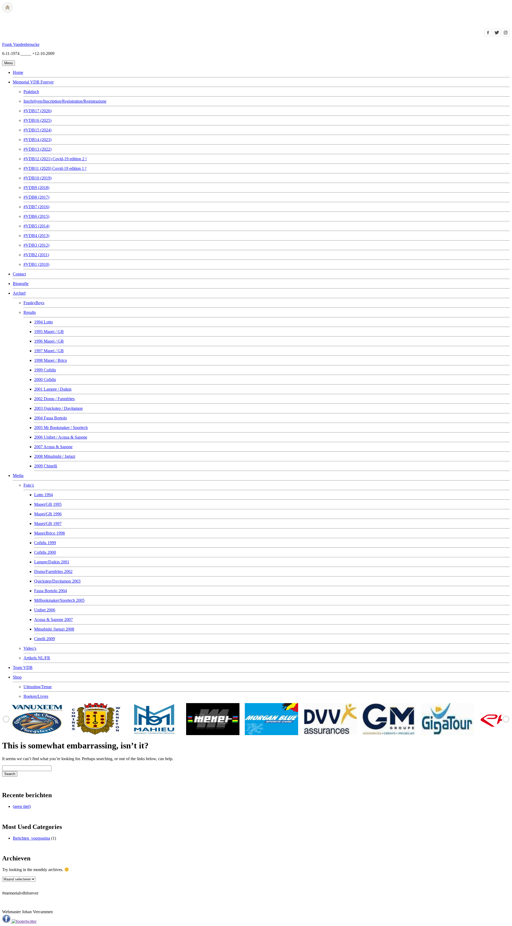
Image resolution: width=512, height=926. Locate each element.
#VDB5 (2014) (36, 226)
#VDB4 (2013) (36, 235)
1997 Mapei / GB (49, 350)
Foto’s (28, 485)
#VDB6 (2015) (36, 216)
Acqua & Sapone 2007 (53, 619)
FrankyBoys (33, 302)
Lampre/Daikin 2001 (51, 562)
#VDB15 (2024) (37, 130)
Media (18, 475)
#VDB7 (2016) (36, 207)
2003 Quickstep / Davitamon (58, 408)
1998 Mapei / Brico (50, 360)
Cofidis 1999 (45, 542)
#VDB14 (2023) (37, 139)
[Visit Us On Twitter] (496, 35)
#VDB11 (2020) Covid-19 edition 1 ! (54, 168)
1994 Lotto (43, 322)
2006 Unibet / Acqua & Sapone (60, 437)
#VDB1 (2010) (36, 264)
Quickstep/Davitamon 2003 (57, 581)
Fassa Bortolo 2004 (50, 590)
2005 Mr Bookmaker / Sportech (61, 427)
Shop (17, 677)
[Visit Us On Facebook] (487, 35)
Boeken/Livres (35, 696)
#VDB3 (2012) (36, 245)
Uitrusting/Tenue (37, 686)
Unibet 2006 (44, 610)
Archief (19, 293)
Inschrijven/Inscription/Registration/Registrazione (64, 101)
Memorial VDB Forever (33, 82)
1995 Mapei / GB (49, 331)
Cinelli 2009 (44, 638)
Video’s (29, 648)
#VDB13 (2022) (37, 149)
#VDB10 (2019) (37, 178)
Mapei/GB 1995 (48, 504)
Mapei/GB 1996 (48, 514)
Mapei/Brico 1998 (49, 533)
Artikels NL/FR (36, 658)
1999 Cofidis (45, 370)
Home (18, 72)
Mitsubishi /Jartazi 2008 (54, 629)
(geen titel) (22, 806)
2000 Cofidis (45, 379)
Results (29, 312)
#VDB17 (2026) (37, 111)
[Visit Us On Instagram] (505, 35)
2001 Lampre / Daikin (52, 389)
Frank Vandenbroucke (20, 44)
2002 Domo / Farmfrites (54, 398)
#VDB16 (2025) (37, 120)
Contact (19, 274)
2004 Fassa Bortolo (50, 418)
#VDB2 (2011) (36, 254)
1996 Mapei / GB (49, 341)
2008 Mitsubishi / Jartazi (54, 456)
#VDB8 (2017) (36, 197)
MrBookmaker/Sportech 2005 (59, 600)
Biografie (21, 283)
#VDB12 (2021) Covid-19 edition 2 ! (55, 159)
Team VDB (23, 667)
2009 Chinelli (45, 466)
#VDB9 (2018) (36, 187)
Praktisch (31, 91)
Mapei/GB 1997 (48, 523)
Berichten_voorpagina (31, 838)
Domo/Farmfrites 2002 (53, 571)
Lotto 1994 (43, 494)
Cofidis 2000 (45, 552)
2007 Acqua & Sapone (53, 446)
